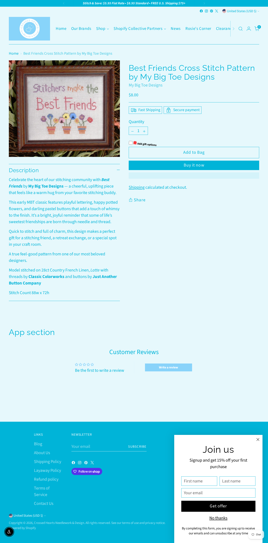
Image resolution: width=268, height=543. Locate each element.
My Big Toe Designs (145, 85)
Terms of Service (41, 491)
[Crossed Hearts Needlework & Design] (29, 28)
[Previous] (63, 3)
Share (140, 200)
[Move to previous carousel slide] (246, 408)
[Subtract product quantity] (132, 131)
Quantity (136, 122)
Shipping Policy (47, 461)
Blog (38, 444)
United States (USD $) (241, 11)
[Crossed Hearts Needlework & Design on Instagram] (206, 11)
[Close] (258, 439)
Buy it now (194, 165)
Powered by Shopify (22, 528)
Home (14, 53)
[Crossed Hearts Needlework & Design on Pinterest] (211, 11)
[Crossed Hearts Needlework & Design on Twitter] (216, 11)
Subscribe (137, 446)
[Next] (204, 3)
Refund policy (46, 479)
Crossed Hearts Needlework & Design (59, 522)
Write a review (168, 367)
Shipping (137, 187)
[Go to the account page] (249, 29)
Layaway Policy (47, 470)
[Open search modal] (240, 29)
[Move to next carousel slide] (256, 408)
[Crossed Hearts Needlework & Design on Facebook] (201, 11)
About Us (42, 453)
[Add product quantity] (144, 131)
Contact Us (43, 503)
